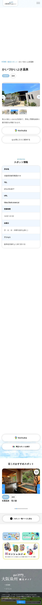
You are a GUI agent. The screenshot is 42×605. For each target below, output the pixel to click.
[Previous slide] (3, 97)
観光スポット (13, 62)
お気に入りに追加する (21, 139)
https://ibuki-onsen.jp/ (11, 202)
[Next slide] (39, 97)
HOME (4, 62)
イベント (9, 589)
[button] (16, 508)
